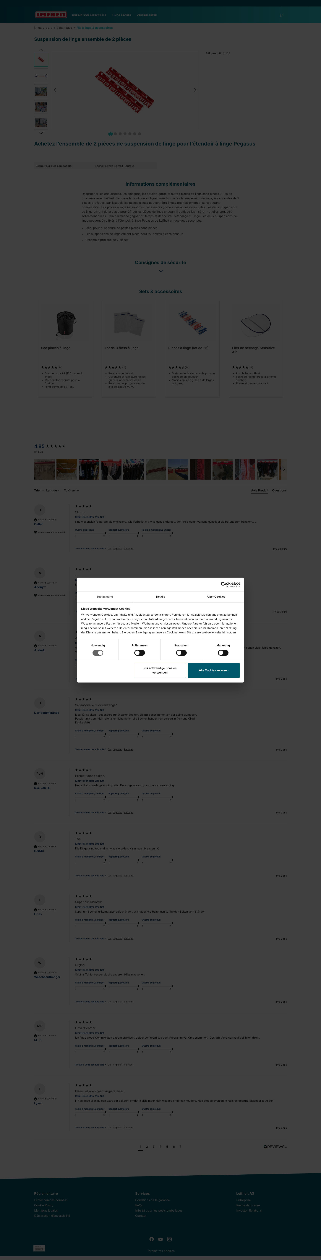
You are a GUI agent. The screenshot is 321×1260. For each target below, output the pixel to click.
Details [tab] (160, 596)
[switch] (139, 653)
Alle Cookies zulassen (213, 670)
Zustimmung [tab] (105, 596)
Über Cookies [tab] (216, 596)
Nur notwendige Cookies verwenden (159, 670)
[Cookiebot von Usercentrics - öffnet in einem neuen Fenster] (223, 584)
